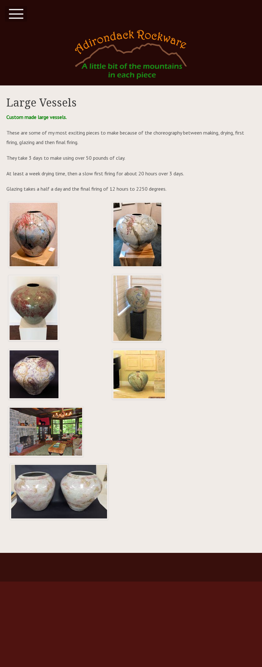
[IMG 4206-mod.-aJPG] (33, 234)
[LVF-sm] (137, 308)
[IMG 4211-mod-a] (137, 234)
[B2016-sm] (33, 308)
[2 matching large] (59, 491)
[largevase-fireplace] (46, 431)
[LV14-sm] (34, 374)
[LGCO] (139, 374)
